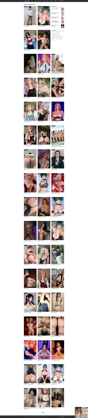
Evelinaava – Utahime (27, 312)
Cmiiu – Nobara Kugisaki (55, 360)
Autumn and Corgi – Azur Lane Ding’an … (55, 25)
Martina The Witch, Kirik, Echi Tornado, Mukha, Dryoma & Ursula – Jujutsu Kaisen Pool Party (57, 146)
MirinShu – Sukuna (27, 336)
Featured (53, 34)
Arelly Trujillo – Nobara (28, 360)
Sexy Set (60, 38)
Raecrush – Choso (41, 360)
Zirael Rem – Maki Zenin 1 (42, 97)
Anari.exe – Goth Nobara (55, 336)
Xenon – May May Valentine (55, 193)
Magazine (56, 37)
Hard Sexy (57, 34)
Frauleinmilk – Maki (27, 240)
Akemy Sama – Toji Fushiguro (56, 264)
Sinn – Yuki (39, 312)
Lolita (53, 37)
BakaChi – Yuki (40, 145)
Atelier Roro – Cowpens (55, 8)
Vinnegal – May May (27, 73)
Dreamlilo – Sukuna (41, 169)
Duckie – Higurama (54, 169)
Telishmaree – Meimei (55, 288)
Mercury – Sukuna (41, 73)
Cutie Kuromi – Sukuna (27, 145)
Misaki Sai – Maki (40, 240)
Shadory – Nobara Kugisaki (55, 121)
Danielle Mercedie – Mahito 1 (42, 264)
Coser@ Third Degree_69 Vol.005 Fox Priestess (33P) (55, 21)
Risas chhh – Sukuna (41, 288)
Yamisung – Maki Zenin (41, 193)
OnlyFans (60, 37)
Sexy (57, 38)
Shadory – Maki (26, 264)
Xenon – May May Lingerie (55, 73)
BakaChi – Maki (26, 288)
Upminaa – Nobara (27, 121)
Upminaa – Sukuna (27, 97)
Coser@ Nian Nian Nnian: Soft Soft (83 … (55, 13)
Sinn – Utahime (53, 312)
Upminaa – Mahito (41, 121)
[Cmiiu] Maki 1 (40, 336)
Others (53, 38)
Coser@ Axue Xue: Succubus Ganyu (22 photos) (55, 17)
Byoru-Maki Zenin (54, 240)
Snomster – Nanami (27, 193)
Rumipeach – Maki (27, 169)
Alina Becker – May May (55, 97)
